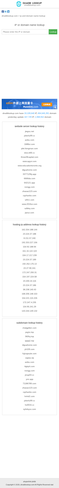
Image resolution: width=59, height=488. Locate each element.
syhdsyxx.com (29, 409)
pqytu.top (29, 332)
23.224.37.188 (29, 234)
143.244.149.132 (29, 311)
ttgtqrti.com (29, 366)
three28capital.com (29, 157)
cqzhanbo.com (29, 195)
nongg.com (29, 187)
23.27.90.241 (29, 268)
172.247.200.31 (29, 272)
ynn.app (29, 379)
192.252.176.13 (29, 264)
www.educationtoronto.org (29, 165)
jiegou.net (29, 131)
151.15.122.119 (29, 251)
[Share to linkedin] (8, 11)
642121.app (29, 183)
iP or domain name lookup (30, 25)
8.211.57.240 (30, 238)
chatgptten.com (29, 328)
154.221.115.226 (29, 298)
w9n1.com (29, 200)
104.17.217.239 (29, 255)
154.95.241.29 (29, 306)
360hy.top (29, 336)
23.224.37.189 (29, 259)
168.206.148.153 (29, 294)
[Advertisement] (29, 66)
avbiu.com (29, 140)
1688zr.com (29, 144)
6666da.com (29, 178)
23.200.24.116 (29, 281)
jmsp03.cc (29, 375)
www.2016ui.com (29, 204)
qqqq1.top (29, 341)
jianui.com (29, 212)
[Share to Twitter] (5, 11)
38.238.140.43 (29, 289)
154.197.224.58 (29, 277)
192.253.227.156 (29, 242)
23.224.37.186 (29, 285)
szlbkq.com (29, 208)
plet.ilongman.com (29, 148)
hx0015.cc (29, 405)
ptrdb (34, 482)
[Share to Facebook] (3, 11)
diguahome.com (29, 170)
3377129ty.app (29, 174)
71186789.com (29, 383)
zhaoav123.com (29, 191)
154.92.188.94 (29, 247)
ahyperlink (27, 482)
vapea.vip (29, 358)
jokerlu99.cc (29, 135)
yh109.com (29, 349)
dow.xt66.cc (29, 153)
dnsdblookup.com (10, 16)
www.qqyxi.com (30, 161)
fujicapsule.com (29, 353)
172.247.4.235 (29, 302)
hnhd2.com (29, 396)
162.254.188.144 (29, 229)
